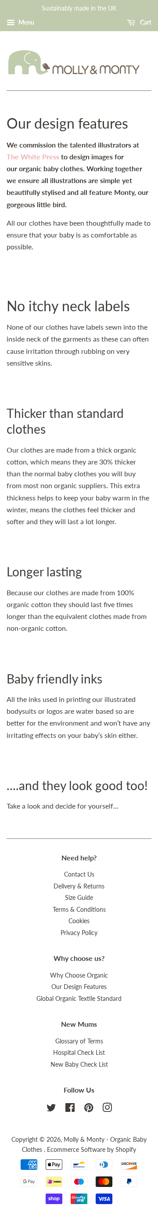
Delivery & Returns (79, 886)
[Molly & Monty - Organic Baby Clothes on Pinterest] (88, 1109)
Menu (25, 22)
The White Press (33, 156)
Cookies (79, 920)
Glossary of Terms (79, 1041)
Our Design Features (79, 986)
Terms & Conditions (79, 909)
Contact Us (79, 874)
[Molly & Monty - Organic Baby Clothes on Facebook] (70, 1109)
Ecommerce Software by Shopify (91, 1149)
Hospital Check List (79, 1052)
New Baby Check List (79, 1064)
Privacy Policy (79, 932)
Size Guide (79, 897)
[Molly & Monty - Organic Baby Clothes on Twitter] (51, 1109)
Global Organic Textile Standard (79, 998)
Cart (145, 22)
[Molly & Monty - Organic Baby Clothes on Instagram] (107, 1109)
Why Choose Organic (79, 975)
